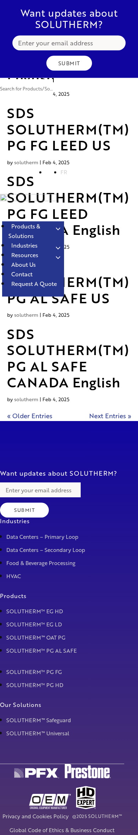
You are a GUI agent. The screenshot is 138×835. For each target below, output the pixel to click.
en (49, 172)
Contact (22, 274)
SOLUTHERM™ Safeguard (38, 720)
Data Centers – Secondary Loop (45, 550)
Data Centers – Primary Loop (42, 537)
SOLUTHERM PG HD (34, 685)
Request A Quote (34, 284)
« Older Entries (29, 415)
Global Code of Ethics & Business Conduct (62, 830)
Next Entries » (110, 415)
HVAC (13, 576)
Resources (24, 255)
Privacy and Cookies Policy (35, 816)
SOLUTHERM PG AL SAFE (41, 650)
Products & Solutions (24, 231)
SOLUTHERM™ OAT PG (35, 637)
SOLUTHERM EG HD (34, 611)
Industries (24, 245)
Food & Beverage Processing (40, 563)
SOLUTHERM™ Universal (37, 733)
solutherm (26, 314)
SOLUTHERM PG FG (34, 672)
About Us (23, 264)
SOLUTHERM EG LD (34, 624)
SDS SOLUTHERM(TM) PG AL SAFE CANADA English (68, 358)
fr (64, 172)
